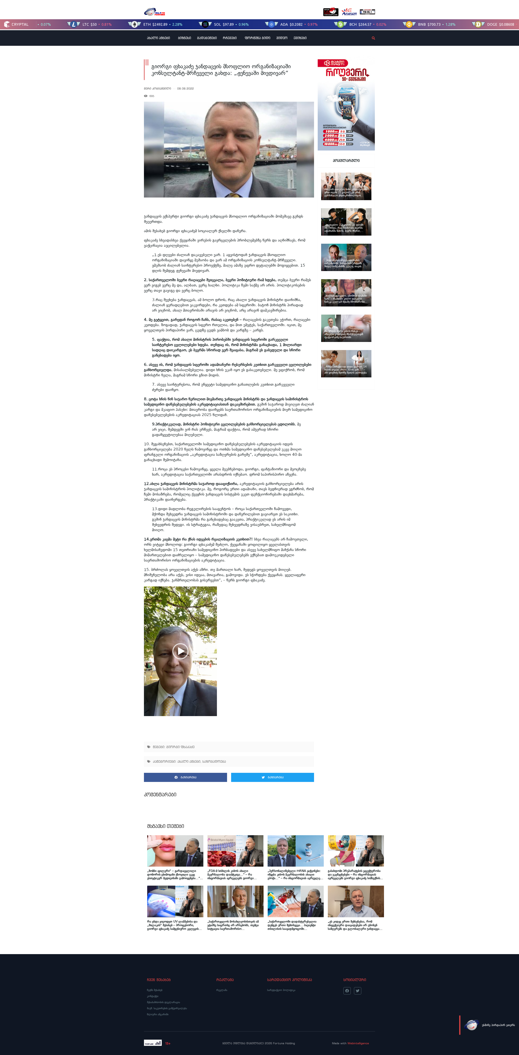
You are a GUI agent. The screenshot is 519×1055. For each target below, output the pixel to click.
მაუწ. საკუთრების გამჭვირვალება (167, 1008)
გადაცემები (207, 38)
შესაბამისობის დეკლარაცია (163, 1002)
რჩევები (230, 38)
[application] (180, 651)
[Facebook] (347, 990)
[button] (180, 651)
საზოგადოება (214, 761)
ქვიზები (300, 38)
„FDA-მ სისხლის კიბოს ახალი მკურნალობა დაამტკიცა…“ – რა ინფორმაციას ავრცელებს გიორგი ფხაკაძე (230, 874)
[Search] (370, 38)
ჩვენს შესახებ (154, 990)
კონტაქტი (152, 996)
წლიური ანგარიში (157, 1014)
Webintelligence (358, 1043)
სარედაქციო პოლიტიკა (281, 990)
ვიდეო (281, 38)
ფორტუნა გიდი (257, 38)
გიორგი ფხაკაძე (180, 747)
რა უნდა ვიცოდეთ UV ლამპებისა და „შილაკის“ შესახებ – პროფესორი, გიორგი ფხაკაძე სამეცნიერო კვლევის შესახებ (173, 925)
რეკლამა (221, 990)
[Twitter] (357, 990)
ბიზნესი (184, 38)
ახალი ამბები (158, 38)
